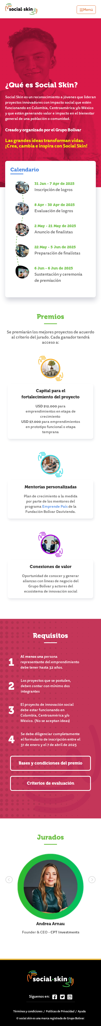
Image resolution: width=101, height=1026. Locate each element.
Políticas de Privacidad (60, 1011)
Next (82, 878)
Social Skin (21, 9)
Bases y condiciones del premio (50, 763)
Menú (88, 9)
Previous (19, 878)
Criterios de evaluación (50, 783)
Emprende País (55, 507)
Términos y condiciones (27, 1011)
